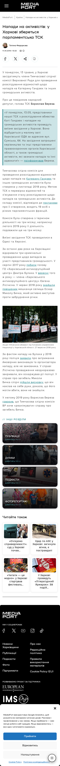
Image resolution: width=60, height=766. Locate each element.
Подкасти (9, 659)
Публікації (9, 653)
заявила (25, 358)
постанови (50, 202)
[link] (4, 631)
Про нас (35, 644)
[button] (55, 708)
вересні (43, 273)
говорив (8, 401)
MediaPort (7, 17)
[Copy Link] (35, 59)
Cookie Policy (15, 762)
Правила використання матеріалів (39, 662)
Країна (19, 17)
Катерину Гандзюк (39, 178)
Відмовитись (30, 745)
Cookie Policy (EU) (41, 671)
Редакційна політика (37, 651)
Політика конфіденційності (36, 762)
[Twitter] (15, 59)
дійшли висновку (31, 382)
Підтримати (10, 670)
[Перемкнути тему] (52, 758)
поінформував (34, 160)
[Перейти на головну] (30, 6)
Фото (6, 664)
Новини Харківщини (10, 646)
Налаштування (30, 754)
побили (31, 265)
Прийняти (30, 736)
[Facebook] (5, 59)
